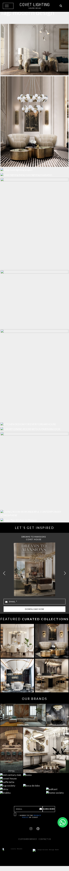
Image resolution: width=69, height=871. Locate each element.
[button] (64, 573)
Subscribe (49, 809)
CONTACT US (45, 839)
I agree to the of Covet (30, 816)
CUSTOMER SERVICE (27, 839)
